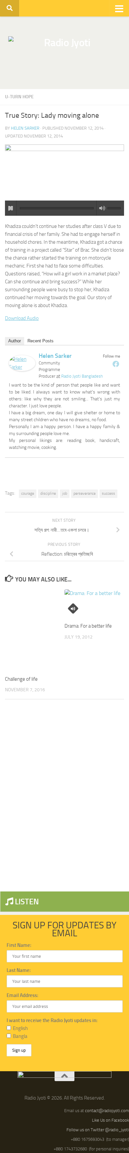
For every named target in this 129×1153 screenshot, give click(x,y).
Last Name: (19, 970)
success (108, 493)
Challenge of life (21, 679)
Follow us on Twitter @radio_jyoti (97, 1129)
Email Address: (22, 995)
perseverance (84, 493)
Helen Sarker (25, 128)
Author (14, 340)
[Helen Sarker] (22, 369)
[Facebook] (116, 364)
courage (27, 493)
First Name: (19, 945)
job (64, 493)
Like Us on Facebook (110, 1120)
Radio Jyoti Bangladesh (82, 376)
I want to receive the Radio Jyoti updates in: (52, 1020)
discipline (48, 493)
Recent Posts (40, 340)
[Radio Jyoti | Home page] (64, 52)
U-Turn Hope (19, 97)
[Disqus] (64, 795)
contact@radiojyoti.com (107, 1110)
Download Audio (22, 318)
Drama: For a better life (88, 626)
